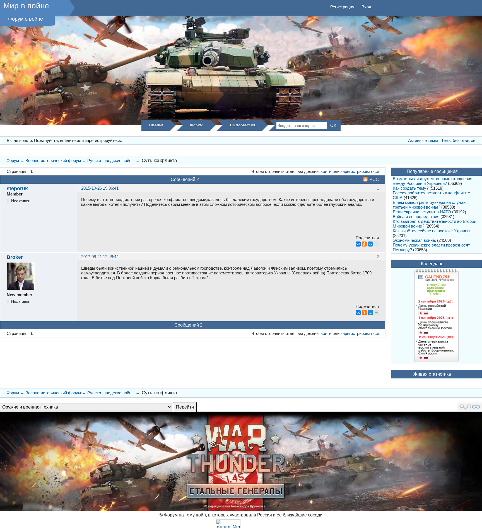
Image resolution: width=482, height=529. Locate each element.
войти (325, 171)
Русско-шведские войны (110, 160)
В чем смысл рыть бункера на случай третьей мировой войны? (429, 204)
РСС (374, 179)
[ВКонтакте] (358, 244)
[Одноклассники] (364, 244)
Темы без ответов (458, 140)
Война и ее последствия (416, 216)
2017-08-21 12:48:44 (100, 256)
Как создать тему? (410, 188)
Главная (156, 125)
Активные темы (423, 140)
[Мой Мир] (370, 244)
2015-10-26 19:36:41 (100, 188)
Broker (15, 257)
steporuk (17, 188)
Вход (366, 6)
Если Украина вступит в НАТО (422, 211)
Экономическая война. (414, 240)
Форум (196, 125)
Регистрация (342, 6)
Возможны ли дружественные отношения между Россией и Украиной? (432, 181)
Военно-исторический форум (53, 160)
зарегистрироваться (360, 171)
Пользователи (242, 125)
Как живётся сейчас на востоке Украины (431, 230)
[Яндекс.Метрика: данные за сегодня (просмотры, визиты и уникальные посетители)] (228, 523)
